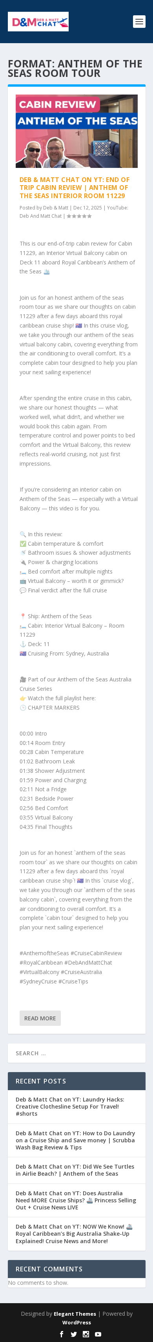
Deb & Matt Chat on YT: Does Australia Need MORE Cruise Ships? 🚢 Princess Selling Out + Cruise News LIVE (76, 1200)
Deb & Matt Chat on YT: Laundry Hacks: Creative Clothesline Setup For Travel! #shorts (70, 1106)
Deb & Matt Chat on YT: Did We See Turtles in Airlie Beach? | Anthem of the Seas (75, 1170)
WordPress (76, 1322)
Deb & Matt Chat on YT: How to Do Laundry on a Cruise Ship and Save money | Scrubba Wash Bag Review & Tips (75, 1140)
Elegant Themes (75, 1313)
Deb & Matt (55, 207)
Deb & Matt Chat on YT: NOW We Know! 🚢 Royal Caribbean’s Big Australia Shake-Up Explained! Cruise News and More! (74, 1233)
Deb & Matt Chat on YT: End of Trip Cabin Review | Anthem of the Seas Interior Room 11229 (75, 187)
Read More (40, 1018)
